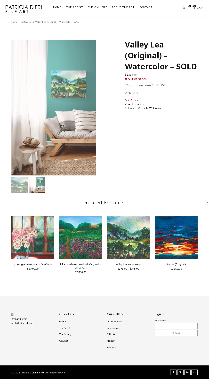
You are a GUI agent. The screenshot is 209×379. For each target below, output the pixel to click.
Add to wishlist (136, 104)
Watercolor (26, 21)
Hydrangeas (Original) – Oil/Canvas (32, 264)
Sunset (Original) (176, 264)
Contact (63, 340)
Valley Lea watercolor (128, 264)
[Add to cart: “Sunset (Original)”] (194, 227)
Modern (111, 340)
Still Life (111, 334)
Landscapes (113, 327)
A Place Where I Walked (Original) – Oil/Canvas (81, 265)
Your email (161, 320)
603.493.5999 (19, 319)
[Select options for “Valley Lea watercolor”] (147, 227)
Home (14, 21)
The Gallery (65, 334)
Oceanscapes (114, 321)
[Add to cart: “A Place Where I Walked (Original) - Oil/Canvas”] (99, 227)
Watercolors (114, 347)
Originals (143, 108)
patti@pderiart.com (22, 323)
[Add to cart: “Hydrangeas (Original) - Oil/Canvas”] (51, 227)
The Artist (64, 327)
